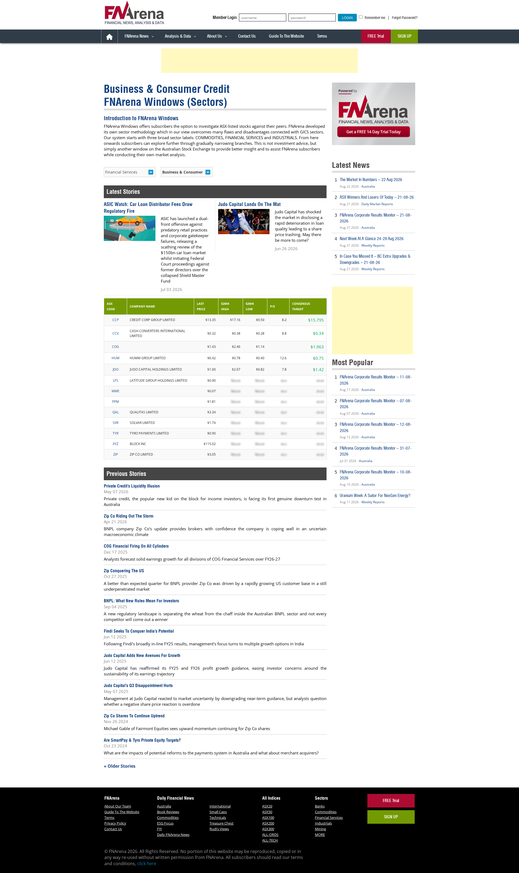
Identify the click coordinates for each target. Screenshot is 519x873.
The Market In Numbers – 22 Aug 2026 (371, 179)
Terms (322, 36)
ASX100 (268, 817)
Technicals (217, 817)
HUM (115, 358)
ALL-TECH (270, 840)
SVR (115, 422)
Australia (368, 186)
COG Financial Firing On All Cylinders (136, 546)
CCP (115, 320)
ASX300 (268, 828)
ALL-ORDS (270, 834)
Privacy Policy (115, 823)
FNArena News (137, 36)
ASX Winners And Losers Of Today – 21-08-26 (377, 197)
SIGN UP (404, 36)
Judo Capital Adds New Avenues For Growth (142, 655)
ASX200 (268, 823)
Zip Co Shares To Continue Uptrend (134, 715)
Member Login (225, 17)
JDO (115, 369)
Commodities (168, 817)
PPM (115, 401)
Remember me (374, 17)
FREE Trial (376, 36)
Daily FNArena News (173, 834)
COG (115, 346)
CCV (115, 333)
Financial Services (329, 817)
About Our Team (117, 806)
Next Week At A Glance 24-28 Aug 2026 (372, 238)
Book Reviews (168, 811)
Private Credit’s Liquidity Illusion (132, 486)
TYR (115, 433)
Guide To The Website (286, 36)
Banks (320, 806)
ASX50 (267, 811)
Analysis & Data (178, 36)
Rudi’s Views (219, 828)
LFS (115, 380)
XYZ (115, 444)
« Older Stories (119, 766)
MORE (320, 834)
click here (146, 864)
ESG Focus (165, 823)
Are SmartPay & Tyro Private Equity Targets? (142, 740)
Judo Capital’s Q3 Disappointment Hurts (138, 685)
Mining (320, 828)
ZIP (115, 454)
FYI (159, 828)
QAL (115, 412)
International (220, 806)
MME (115, 391)
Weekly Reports (373, 245)
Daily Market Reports (377, 204)
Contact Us (247, 36)
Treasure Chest (221, 823)
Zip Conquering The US (124, 570)
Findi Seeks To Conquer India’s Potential (139, 631)
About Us (214, 36)
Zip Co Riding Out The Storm (128, 516)
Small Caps (218, 811)
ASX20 (267, 806)
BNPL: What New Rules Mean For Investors (141, 600)
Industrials (323, 823)
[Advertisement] (260, 60)
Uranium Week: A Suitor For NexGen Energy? (375, 495)
